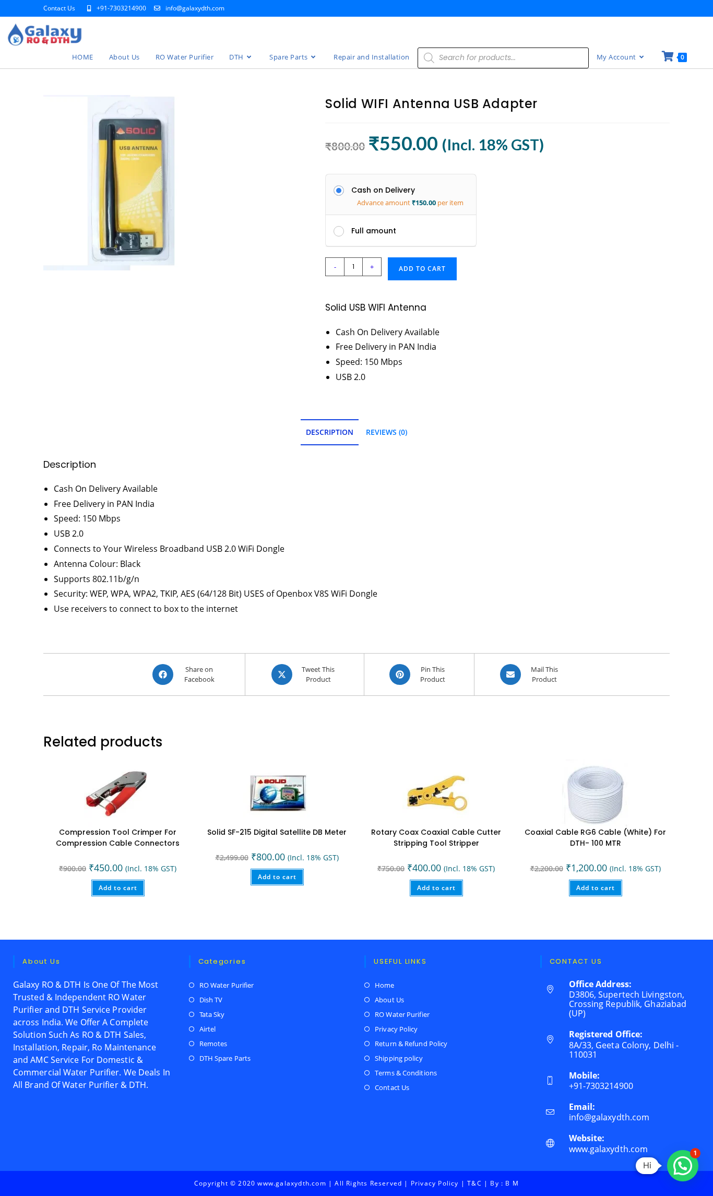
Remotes (213, 1043)
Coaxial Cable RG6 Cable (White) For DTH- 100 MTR (595, 837)
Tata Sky (212, 1014)
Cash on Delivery (383, 190)
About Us (389, 999)
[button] (682, 1165)
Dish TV (211, 999)
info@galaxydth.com (194, 8)
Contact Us (59, 8)
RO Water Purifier (226, 985)
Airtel (207, 1029)
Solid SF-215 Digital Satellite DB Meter (277, 832)
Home (384, 985)
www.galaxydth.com (608, 1149)
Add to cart (422, 268)
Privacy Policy (396, 1029)
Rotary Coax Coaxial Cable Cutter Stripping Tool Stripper (436, 837)
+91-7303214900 (122, 8)
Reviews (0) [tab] (386, 432)
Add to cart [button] (118, 887)
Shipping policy (399, 1058)
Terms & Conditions (406, 1072)
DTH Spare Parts (225, 1058)
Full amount (373, 231)
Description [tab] (329, 432)
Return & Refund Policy (411, 1043)
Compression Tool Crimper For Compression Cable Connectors (118, 837)
